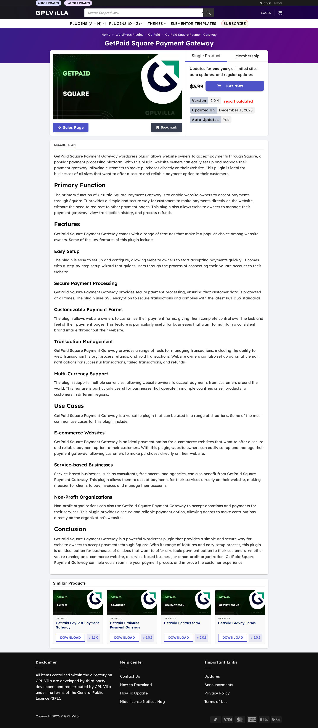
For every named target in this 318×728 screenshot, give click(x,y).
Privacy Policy (217, 693)
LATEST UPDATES (78, 3)
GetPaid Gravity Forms (236, 623)
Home (105, 35)
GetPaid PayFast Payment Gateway (77, 625)
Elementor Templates (193, 23)
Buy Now (234, 86)
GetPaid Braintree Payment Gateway (125, 625)
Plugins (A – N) (85, 23)
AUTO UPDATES (48, 3)
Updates (212, 676)
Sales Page (73, 127)
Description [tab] (65, 144)
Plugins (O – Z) (124, 23)
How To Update (134, 693)
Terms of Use (216, 701)
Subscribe (234, 23)
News (278, 3)
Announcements (218, 684)
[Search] (208, 12)
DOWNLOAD (70, 637)
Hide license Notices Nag (142, 701)
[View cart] (280, 13)
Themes (155, 23)
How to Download (136, 684)
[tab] (206, 55)
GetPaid (154, 35)
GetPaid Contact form (182, 623)
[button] (166, 127)
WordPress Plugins (129, 35)
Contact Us (130, 676)
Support (265, 3)
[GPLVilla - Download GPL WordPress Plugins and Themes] (52, 13)
